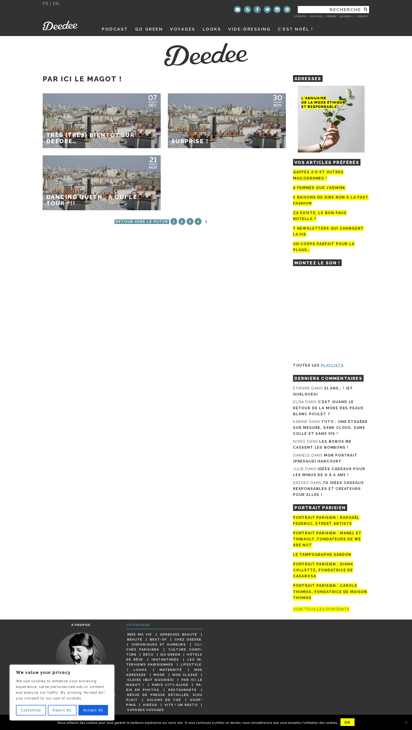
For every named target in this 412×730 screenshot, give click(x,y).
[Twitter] (267, 9)
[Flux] (247, 9)
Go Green (170, 654)
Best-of (158, 639)
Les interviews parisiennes (164, 661)
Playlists (332, 365)
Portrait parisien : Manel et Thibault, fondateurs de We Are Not (327, 539)
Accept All (93, 710)
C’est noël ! (295, 29)
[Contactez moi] (237, 9)
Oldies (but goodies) (150, 680)
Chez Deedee (188, 639)
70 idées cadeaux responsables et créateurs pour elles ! (328, 489)
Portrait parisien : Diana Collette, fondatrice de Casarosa (323, 570)
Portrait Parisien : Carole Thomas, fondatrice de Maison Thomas (330, 592)
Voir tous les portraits (321, 609)
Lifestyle (191, 664)
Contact (363, 16)
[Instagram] (277, 9)
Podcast (115, 29)
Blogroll (346, 16)
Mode (159, 675)
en (56, 3)
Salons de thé (164, 700)
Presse (331, 16)
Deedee (67, 25)
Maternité (171, 670)
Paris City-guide (170, 685)
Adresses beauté (178, 634)
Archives (316, 16)
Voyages (183, 29)
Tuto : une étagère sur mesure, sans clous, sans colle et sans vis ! (330, 428)
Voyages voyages (145, 710)
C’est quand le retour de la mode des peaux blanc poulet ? (328, 408)
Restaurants (182, 690)
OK (347, 722)
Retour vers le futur (142, 222)
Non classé (185, 675)
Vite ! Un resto (181, 705)
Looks (212, 29)
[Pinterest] (287, 9)
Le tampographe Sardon (322, 554)
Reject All (62, 710)
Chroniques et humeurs (159, 644)
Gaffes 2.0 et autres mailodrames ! (318, 175)
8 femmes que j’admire (319, 188)
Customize (31, 710)
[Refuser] (406, 722)
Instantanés (165, 659)
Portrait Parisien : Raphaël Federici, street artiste (326, 520)
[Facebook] (257, 9)
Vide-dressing (249, 29)
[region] (62, 692)
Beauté (134, 639)
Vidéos (150, 705)
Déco (148, 654)
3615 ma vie (139, 634)
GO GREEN (149, 29)
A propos (300, 16)
